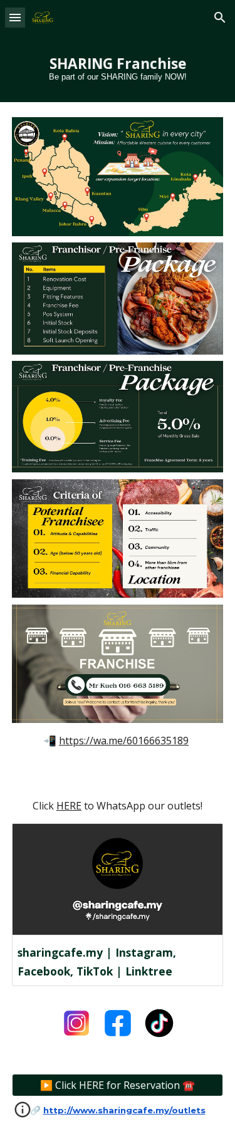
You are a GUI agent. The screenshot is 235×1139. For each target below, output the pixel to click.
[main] (118, 68)
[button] (15, 17)
